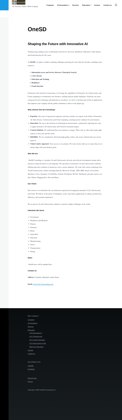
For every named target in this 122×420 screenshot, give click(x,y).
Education (31, 330)
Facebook (31, 369)
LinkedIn (31, 366)
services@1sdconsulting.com (43, 284)
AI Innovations (32, 323)
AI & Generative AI (35, 333)
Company (31, 320)
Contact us (31, 354)
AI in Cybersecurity (35, 336)
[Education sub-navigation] (92, 5)
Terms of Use (32, 378)
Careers (30, 350)
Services (31, 327)
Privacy (30, 382)
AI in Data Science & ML (37, 343)
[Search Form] (116, 5)
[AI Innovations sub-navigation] (70, 5)
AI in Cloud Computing (37, 340)
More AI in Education (36, 347)
